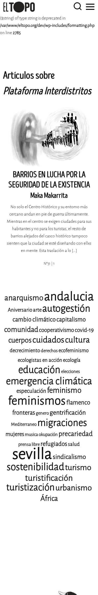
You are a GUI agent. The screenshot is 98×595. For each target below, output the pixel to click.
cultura (77, 339)
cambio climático (34, 319)
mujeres (14, 434)
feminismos (37, 400)
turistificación (49, 478)
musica (31, 435)
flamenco (78, 402)
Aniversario (20, 310)
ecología (71, 360)
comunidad (21, 329)
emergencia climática (49, 381)
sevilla (32, 454)
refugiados (54, 444)
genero (42, 413)
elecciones (70, 372)
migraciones (62, 422)
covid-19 (84, 330)
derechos (49, 351)
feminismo (64, 390)
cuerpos (20, 340)
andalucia (69, 296)
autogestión (66, 308)
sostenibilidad (35, 466)
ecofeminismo (74, 350)
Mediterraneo (24, 424)
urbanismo (73, 488)
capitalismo (71, 319)
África (49, 498)
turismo (78, 467)
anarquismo (23, 298)
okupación (48, 435)
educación (39, 369)
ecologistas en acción (40, 360)
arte (37, 310)
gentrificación (68, 412)
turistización (30, 487)
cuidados (48, 339)
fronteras (23, 412)
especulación (31, 391)
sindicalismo (69, 457)
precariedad (76, 433)
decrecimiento (25, 350)
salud (74, 444)
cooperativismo (56, 330)
